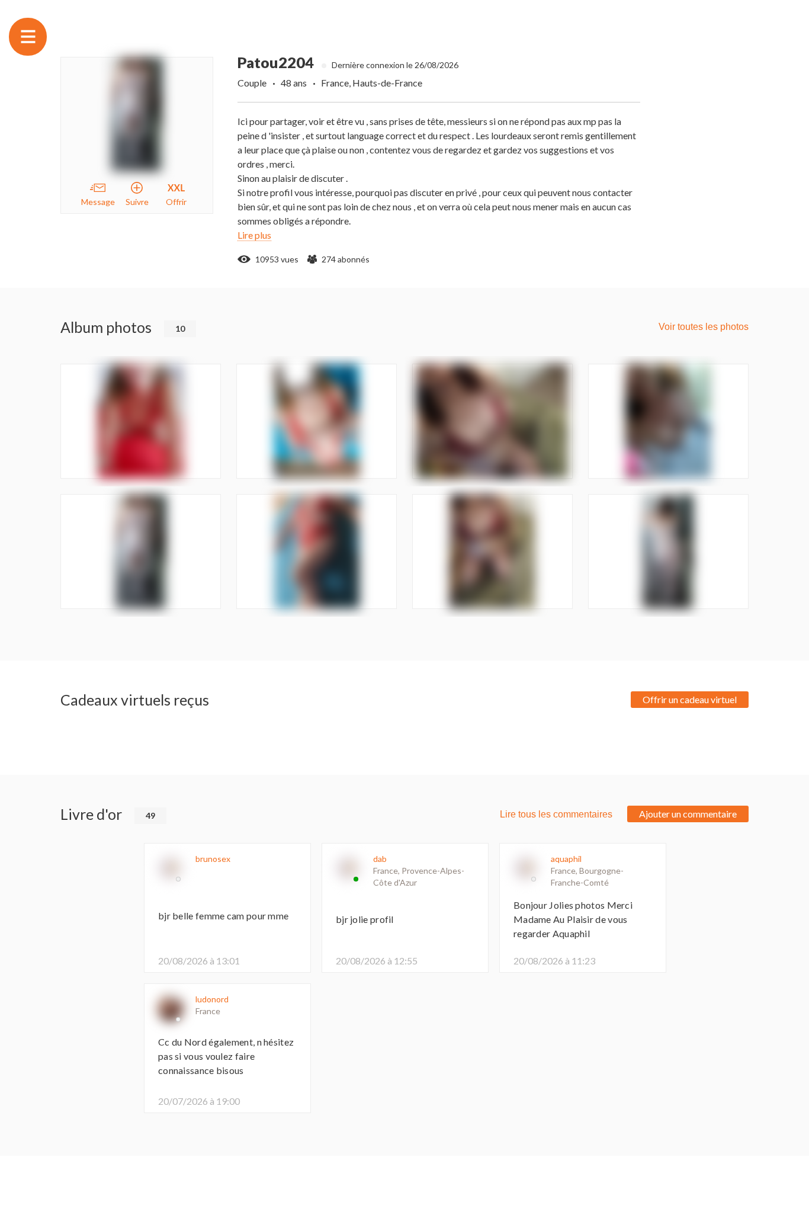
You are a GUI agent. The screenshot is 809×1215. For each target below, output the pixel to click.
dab (380, 859)
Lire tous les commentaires (556, 814)
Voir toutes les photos (704, 327)
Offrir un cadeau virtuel (690, 699)
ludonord (212, 999)
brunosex (212, 859)
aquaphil (566, 859)
